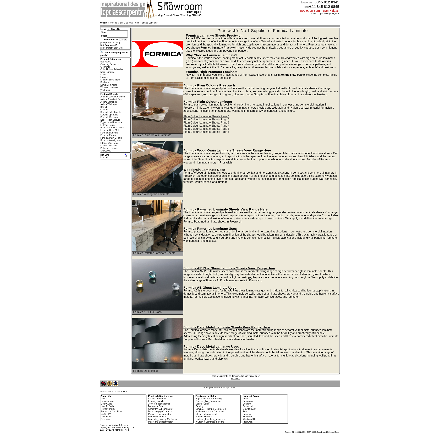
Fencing (199, 406)
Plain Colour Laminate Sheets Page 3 (206, 122)
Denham (247, 403)
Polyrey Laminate (109, 148)
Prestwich (247, 421)
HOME (206, 388)
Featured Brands (109, 94)
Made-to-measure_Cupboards (210, 411)
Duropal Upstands (109, 114)
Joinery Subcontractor (159, 403)
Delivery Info (107, 401)
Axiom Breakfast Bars (111, 99)
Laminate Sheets (108, 85)
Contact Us (106, 416)
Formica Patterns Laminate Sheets (154, 252)
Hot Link (104, 155)
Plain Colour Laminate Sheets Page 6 (206, 131)
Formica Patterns (109, 135)
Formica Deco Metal (145, 370)
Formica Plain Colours (111, 138)
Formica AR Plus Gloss (147, 312)
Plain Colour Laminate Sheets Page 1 (206, 116)
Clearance (105, 67)
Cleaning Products (109, 64)
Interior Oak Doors (109, 143)
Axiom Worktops (108, 104)
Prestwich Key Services (160, 396)
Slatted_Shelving (203, 416)
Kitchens (104, 82)
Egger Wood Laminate (111, 122)
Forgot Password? (110, 42)
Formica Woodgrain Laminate (151, 194)
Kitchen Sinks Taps (110, 79)
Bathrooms (105, 61)
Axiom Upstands (108, 102)
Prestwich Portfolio (205, 396)
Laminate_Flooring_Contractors (210, 409)
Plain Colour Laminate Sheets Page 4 (206, 125)
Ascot (246, 398)
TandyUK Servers (119, 425)
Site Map (105, 419)
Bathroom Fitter (156, 406)
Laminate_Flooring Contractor (162, 419)
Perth (245, 411)
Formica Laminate (109, 132)
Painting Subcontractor (159, 414)
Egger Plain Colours (110, 120)
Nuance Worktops (109, 145)
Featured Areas (251, 396)
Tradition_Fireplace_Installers (210, 419)
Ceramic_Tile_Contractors (208, 401)
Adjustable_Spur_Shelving (208, 398)
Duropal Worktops (109, 117)
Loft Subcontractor (157, 416)
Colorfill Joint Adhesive (111, 69)
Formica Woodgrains (110, 140)
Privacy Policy (108, 409)
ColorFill (104, 109)
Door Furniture (107, 72)
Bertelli (103, 107)
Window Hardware (109, 87)
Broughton (248, 401)
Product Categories (110, 59)
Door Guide (106, 403)
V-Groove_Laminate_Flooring (209, 421)
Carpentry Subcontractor (160, 409)
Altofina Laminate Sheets (112, 96)
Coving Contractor (157, 398)
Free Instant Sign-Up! (111, 47)
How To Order (107, 406)
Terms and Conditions (112, 411)
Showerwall (106, 150)
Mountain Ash (249, 409)
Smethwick (248, 416)
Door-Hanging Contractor (160, 411)
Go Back (235, 378)
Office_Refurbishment (206, 414)
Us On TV (106, 414)
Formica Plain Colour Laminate (152, 135)
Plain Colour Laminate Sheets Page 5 (206, 128)
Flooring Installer (156, 401)
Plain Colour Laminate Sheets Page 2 (206, 119)
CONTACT (232, 388)
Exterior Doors (107, 125)
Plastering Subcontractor (160, 421)
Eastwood (247, 406)
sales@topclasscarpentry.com (325, 14)
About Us (105, 398)
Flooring (104, 77)
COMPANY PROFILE (218, 388)
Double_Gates (202, 403)
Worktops (105, 90)
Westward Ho (249, 419)
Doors (103, 74)
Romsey (247, 414)
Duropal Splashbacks (111, 112)
